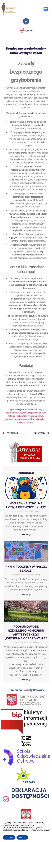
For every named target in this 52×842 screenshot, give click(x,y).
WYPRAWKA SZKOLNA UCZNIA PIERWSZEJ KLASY (26, 505)
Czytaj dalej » (26, 535)
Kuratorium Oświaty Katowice (26, 690)
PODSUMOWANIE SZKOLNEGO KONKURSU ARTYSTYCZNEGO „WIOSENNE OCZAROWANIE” (26, 632)
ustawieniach (44, 830)
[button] (46, 9)
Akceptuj (9, 837)
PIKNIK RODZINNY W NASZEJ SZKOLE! (26, 568)
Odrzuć (22, 837)
